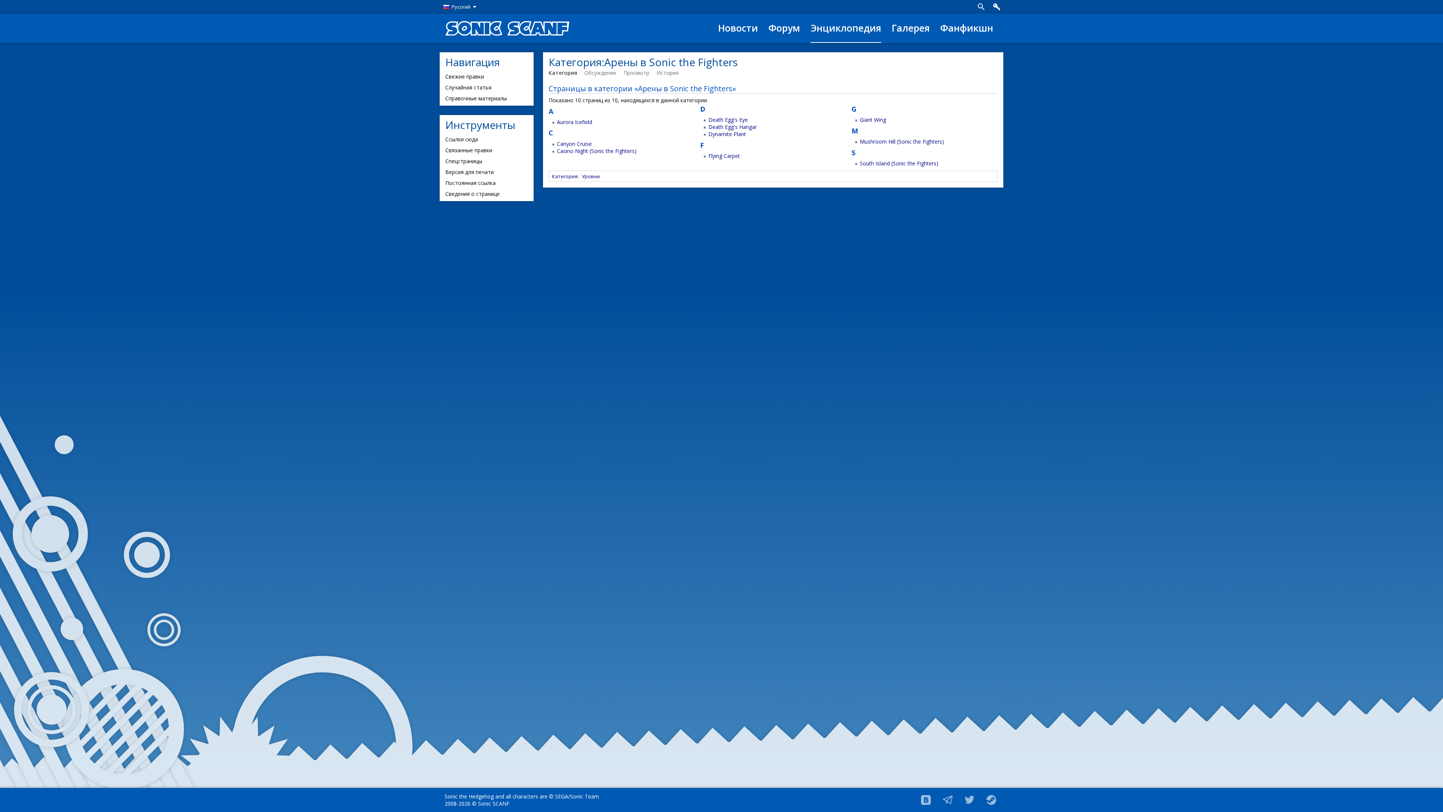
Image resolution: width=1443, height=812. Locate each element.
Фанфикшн (966, 27)
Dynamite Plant (727, 134)
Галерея (911, 27)
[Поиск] (981, 7)
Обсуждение (600, 72)
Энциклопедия (846, 27)
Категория (563, 72)
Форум (784, 27)
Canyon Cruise (574, 143)
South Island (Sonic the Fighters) (899, 163)
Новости (738, 27)
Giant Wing (873, 119)
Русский (461, 6)
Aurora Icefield (574, 122)
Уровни (591, 176)
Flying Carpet (724, 155)
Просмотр (636, 72)
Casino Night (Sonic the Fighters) (597, 151)
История (667, 72)
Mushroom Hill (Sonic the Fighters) (902, 141)
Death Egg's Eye (728, 119)
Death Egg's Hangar (732, 126)
